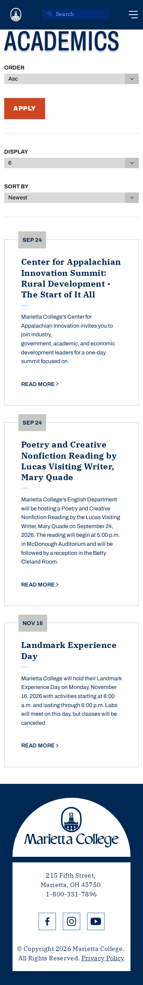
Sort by (16, 186)
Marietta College (71, 827)
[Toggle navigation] (133, 15)
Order (14, 68)
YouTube (95, 921)
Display (16, 152)
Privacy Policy (103, 958)
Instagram (71, 921)
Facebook (47, 921)
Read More (38, 384)
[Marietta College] (16, 15)
